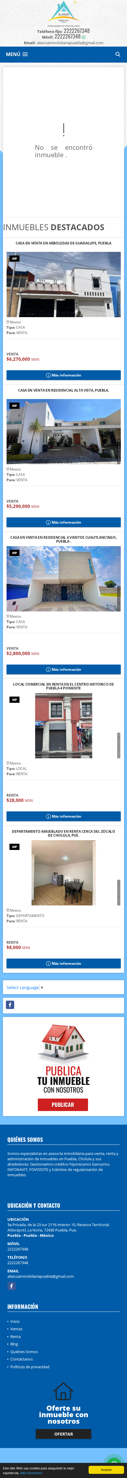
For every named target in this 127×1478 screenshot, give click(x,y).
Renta (15, 1336)
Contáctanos (21, 1359)
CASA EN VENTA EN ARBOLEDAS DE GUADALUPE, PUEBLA (63, 243)
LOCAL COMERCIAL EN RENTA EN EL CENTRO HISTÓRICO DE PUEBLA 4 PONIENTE (63, 686)
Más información (31, 1473)
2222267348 (77, 30)
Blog (14, 1344)
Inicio (15, 1321)
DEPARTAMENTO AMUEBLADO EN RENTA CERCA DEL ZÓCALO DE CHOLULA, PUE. (63, 833)
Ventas (16, 1328)
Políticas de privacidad (29, 1366)
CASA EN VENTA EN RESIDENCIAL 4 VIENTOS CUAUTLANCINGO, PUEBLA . (63, 539)
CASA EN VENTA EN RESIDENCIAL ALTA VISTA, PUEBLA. (63, 390)
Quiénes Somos (24, 1351)
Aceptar (106, 1469)
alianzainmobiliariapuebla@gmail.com (40, 1276)
